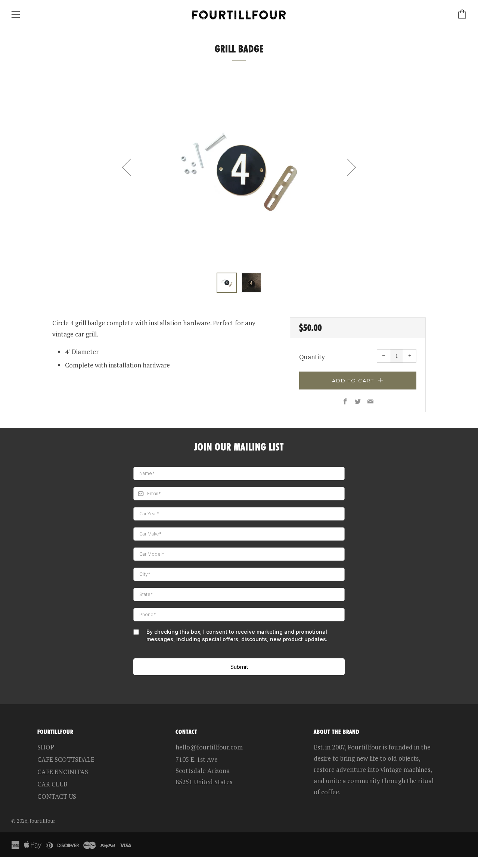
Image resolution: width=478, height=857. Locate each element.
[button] (227, 283)
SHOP (45, 747)
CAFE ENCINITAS (62, 771)
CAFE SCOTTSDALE (65, 759)
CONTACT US (56, 796)
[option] (239, 170)
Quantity (312, 357)
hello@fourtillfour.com (209, 747)
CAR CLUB (52, 784)
